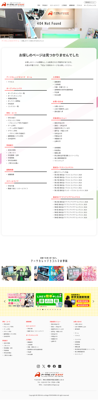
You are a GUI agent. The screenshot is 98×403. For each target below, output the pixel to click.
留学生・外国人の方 (61, 131)
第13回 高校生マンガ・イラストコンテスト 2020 (71, 190)
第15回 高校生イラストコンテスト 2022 (68, 185)
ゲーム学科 (12, 125)
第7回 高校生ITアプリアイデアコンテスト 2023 (70, 210)
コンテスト (78, 339)
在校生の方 (58, 133)
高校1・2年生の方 (60, 125)
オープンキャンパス (90, 5)
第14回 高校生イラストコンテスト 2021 (68, 188)
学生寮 (56, 92)
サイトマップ (59, 161)
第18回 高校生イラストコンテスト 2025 (68, 177)
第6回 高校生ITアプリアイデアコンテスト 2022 (70, 212)
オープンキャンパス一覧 (16, 93)
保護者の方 (58, 138)
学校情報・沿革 (13, 155)
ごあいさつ (12, 152)
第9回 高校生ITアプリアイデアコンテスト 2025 (70, 204)
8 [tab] (55, 309)
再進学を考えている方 (62, 128)
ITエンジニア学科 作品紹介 (18, 123)
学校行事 (11, 186)
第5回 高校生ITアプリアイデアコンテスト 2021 (70, 215)
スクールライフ (54, 5)
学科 (38, 5)
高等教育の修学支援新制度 (63, 89)
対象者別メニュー (90, 2)
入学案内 (64, 5)
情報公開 (57, 153)
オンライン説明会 (14, 101)
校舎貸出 (57, 150)
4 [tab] (45, 309)
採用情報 (57, 147)
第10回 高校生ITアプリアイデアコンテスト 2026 (71, 202)
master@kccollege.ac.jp (51, 385)
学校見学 (11, 104)
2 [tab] (40, 309)
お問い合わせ (58, 101)
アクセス (79, 5)
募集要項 (57, 82)
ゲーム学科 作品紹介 (16, 128)
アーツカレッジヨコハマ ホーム (10, 41)
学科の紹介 (12, 118)
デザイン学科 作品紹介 (17, 133)
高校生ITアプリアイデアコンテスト (66, 197)
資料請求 (57, 111)
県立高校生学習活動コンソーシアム (66, 155)
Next (93, 301)
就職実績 (71, 5)
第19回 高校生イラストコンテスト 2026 (68, 175)
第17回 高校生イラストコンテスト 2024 (68, 180)
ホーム (77, 333)
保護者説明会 (12, 98)
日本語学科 (12, 138)
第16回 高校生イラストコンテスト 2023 (68, 182)
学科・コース (11, 113)
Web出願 (57, 95)
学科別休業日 (12, 160)
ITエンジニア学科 (14, 120)
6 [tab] (50, 309)
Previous (4, 301)
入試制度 (57, 84)
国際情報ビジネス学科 (15, 136)
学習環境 (11, 158)
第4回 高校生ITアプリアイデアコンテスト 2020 (70, 217)
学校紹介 (45, 5)
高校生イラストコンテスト (63, 167)
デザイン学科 (12, 131)
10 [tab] (60, 309)
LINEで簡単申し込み (61, 109)
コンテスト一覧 (13, 106)
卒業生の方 (58, 136)
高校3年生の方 (59, 123)
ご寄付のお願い (13, 163)
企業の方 (57, 141)
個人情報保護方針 (60, 158)
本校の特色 (12, 150)
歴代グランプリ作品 (61, 172)
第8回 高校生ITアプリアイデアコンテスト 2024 (70, 207)
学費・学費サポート (61, 87)
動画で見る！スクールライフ (18, 188)
